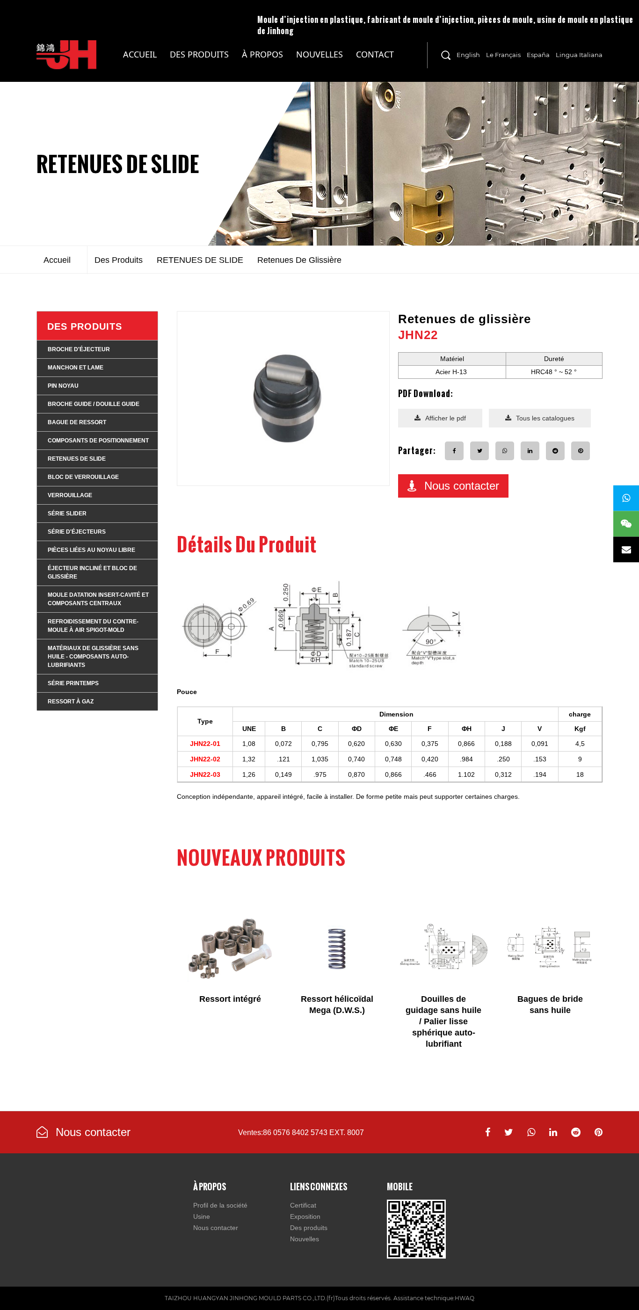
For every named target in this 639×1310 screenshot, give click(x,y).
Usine (201, 1216)
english (468, 54)
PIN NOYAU (63, 386)
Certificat (303, 1205)
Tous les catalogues (545, 418)
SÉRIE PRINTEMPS (73, 683)
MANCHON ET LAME (75, 367)
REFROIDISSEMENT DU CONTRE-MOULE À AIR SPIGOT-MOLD (93, 625)
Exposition (305, 1216)
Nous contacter (461, 485)
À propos (262, 54)
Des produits (199, 54)
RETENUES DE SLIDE (117, 164)
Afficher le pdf (445, 418)
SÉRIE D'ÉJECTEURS (77, 531)
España (538, 54)
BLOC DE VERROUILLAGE (83, 477)
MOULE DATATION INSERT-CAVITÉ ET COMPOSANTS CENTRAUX (98, 599)
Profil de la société (220, 1205)
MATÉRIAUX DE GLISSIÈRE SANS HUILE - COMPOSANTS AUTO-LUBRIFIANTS (204, 65)
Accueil (140, 54)
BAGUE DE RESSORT (77, 422)
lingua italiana (579, 54)
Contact (375, 54)
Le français (503, 54)
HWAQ (464, 1298)
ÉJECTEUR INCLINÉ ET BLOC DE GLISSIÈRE (92, 572)
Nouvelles (319, 54)
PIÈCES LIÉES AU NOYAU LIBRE (91, 550)
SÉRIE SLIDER (67, 513)
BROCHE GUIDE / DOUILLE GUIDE (93, 404)
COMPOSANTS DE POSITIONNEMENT (98, 440)
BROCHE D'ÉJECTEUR (79, 349)
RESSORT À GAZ (71, 701)
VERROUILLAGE (70, 495)
